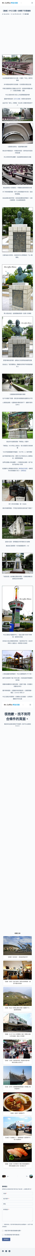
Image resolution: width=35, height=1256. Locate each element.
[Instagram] (6, 1251)
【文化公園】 (17, 99)
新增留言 (6, 1209)
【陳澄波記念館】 (23, 468)
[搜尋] (21, 2)
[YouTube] (9, 1251)
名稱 (5, 1193)
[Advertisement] (17, 35)
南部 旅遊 (26, 14)
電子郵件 (6, 1198)
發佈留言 (6, 1239)
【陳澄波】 (23, 470)
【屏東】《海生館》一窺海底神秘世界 (17, 957)
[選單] (32, 3)
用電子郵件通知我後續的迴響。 (13, 1230)
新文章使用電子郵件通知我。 (12, 1235)
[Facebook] (3, 1251)
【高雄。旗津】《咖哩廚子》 (17, 1113)
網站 (4, 1204)
